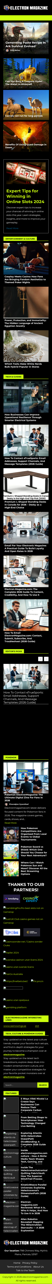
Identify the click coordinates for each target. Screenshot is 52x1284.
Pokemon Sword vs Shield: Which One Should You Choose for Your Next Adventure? (11, 851)
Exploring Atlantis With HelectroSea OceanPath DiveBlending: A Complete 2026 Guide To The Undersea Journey (11, 1139)
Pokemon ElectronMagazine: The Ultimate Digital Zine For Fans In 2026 (26, 777)
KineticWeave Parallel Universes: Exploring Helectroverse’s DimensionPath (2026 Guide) (11, 1190)
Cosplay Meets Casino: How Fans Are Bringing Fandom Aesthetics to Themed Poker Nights (26, 259)
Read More (12, 228)
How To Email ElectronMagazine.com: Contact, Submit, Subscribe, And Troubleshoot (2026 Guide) (26, 615)
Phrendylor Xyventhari (19, 804)
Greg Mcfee (15, 50)
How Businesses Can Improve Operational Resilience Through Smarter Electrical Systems (26, 397)
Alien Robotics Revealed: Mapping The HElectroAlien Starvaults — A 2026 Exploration (11, 1225)
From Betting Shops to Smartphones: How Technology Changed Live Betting (11, 1122)
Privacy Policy (29, 1263)
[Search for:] (20, 1085)
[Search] (45, 17)
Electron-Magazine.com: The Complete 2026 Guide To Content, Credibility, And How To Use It (26, 571)
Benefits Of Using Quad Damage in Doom (26, 137)
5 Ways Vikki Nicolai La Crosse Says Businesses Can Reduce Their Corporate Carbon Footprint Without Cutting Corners (11, 1105)
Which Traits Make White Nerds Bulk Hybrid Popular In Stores (26, 346)
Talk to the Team (25, 1270)
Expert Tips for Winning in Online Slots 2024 (25, 196)
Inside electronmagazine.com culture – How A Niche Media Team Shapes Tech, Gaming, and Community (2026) (11, 1156)
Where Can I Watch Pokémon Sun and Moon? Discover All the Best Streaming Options (11, 868)
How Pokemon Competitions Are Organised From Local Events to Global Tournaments (11, 834)
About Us (38, 1266)
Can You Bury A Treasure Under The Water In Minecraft (26, 73)
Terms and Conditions (19, 1266)
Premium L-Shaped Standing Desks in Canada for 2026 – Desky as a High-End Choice (26, 484)
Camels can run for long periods (26, 105)
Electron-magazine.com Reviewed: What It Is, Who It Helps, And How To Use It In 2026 (11, 1208)
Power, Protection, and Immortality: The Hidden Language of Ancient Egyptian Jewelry (26, 302)
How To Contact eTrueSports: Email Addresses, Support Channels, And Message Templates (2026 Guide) (26, 440)
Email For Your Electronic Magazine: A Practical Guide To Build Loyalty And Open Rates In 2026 (26, 528)
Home (16, 1263)
